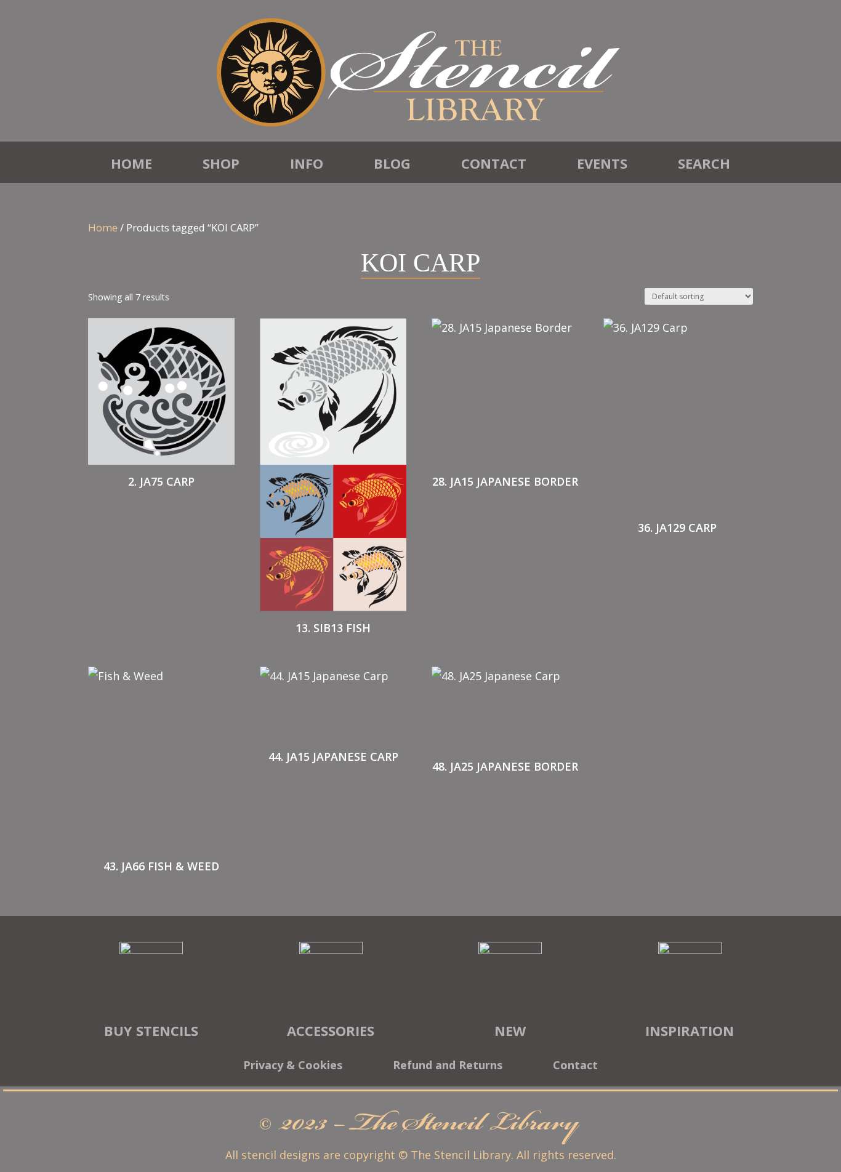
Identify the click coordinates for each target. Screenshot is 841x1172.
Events (602, 163)
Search (704, 163)
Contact (493, 163)
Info (306, 163)
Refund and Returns (447, 1066)
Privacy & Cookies (292, 1066)
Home (131, 163)
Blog (392, 163)
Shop (221, 163)
